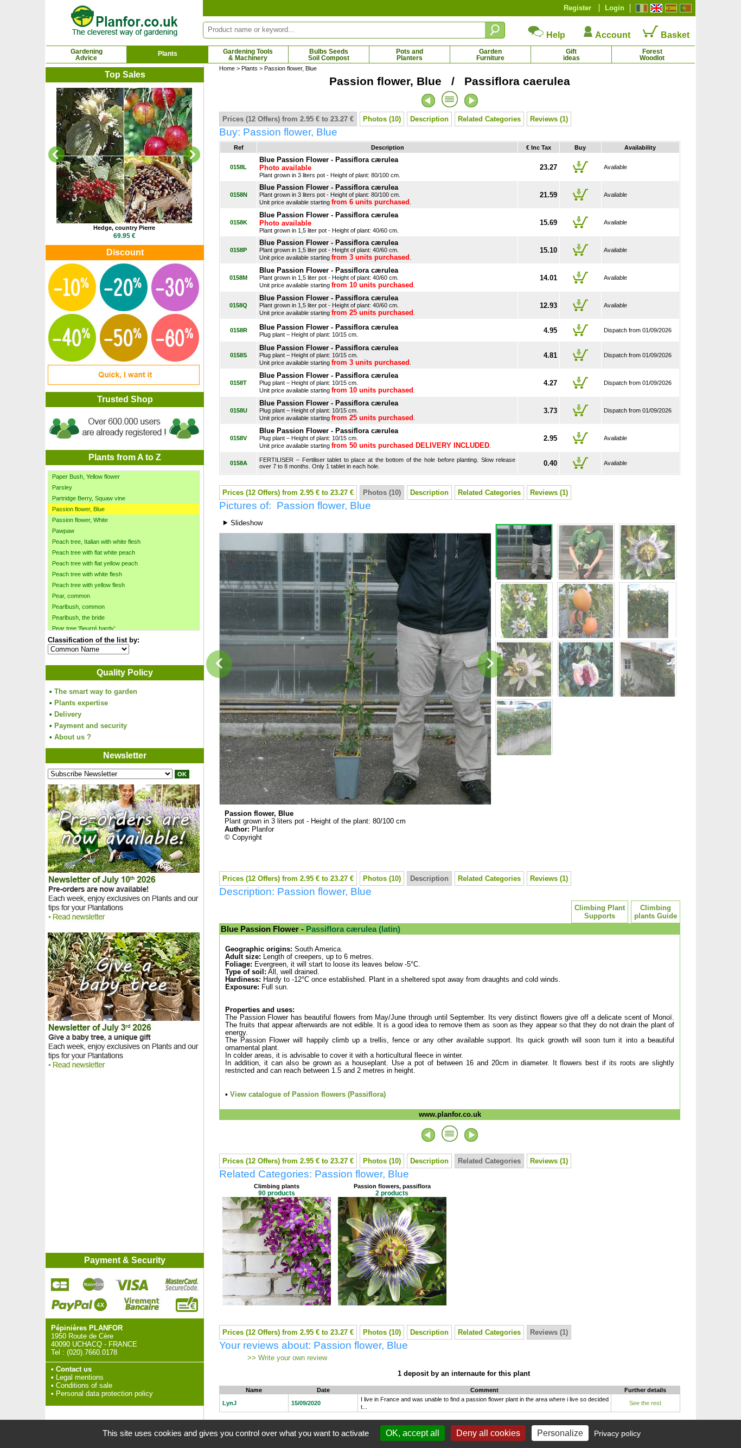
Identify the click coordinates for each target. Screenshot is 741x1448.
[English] (655, 8)
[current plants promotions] (124, 382)
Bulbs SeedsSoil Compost (328, 55)
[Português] (684, 8)
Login (614, 8)
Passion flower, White (80, 520)
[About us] (124, 440)
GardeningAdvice (87, 55)
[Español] (669, 8)
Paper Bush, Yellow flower (86, 476)
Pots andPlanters (409, 55)
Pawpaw (63, 530)
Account (611, 35)
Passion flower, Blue (78, 509)
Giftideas (571, 55)
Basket (674, 35)
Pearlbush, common (78, 606)
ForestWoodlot (652, 55)
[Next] (192, 154)
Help (554, 35)
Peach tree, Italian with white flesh (96, 541)
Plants (167, 53)
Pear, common (71, 596)
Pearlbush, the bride (78, 617)
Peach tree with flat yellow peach (95, 563)
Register (577, 8)
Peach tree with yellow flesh (88, 585)
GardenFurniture (490, 55)
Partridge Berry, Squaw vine (88, 498)
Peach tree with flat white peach (93, 552)
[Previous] (56, 154)
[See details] (124, 155)
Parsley (62, 487)
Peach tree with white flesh (87, 574)
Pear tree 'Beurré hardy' (83, 628)
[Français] (640, 8)
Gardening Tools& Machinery (248, 55)
